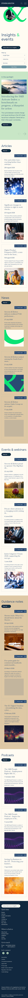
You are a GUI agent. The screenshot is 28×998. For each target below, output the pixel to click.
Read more (5, 124)
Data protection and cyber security (12, 79)
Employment (6, 86)
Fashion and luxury (8, 65)
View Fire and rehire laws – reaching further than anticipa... (13, 156)
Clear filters (14, 67)
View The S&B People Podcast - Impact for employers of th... (12, 810)
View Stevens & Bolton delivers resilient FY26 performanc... (12, 308)
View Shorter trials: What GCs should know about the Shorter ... (13, 611)
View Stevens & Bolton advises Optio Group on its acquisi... (13, 398)
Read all (5, 150)
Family (5, 89)
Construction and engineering (11, 72)
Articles (5, 61)
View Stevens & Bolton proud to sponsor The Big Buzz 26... (13, 459)
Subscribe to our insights (10, 47)
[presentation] (25, 134)
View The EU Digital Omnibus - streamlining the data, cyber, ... (13, 701)
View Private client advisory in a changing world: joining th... (13, 505)
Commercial (6, 69)
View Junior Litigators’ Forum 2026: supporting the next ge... (14, 550)
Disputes (5, 83)
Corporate (6, 76)
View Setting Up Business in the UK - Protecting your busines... (13, 855)
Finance (5, 93)
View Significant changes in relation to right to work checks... (14, 201)
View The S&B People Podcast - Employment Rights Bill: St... (14, 765)
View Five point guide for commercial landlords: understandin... (13, 656)
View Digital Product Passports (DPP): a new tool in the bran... (14, 246)
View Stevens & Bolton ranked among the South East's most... (13, 353)
